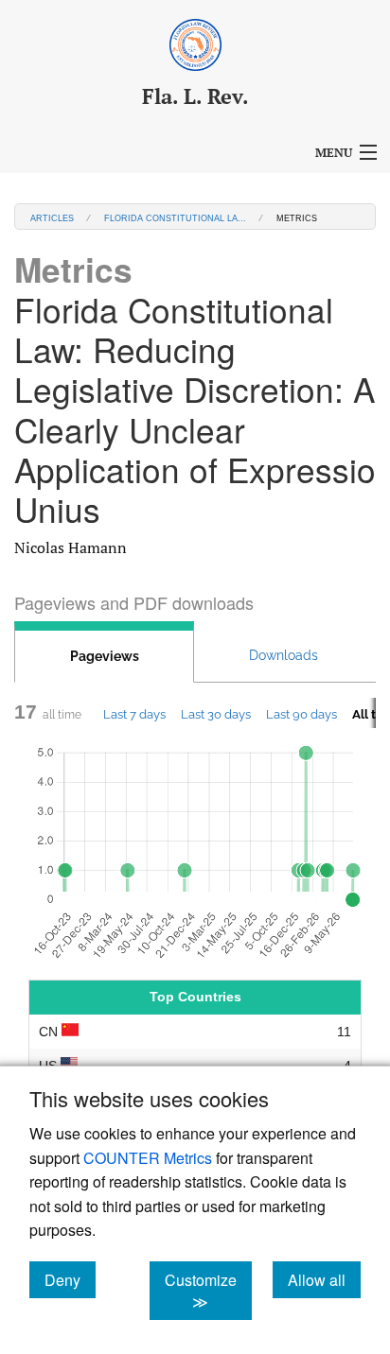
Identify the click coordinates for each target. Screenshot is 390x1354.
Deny (70, 1279)
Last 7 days (134, 713)
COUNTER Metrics (147, 1158)
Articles (52, 217)
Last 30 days (216, 713)
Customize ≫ (208, 1290)
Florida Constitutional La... (175, 217)
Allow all (324, 1279)
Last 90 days (301, 713)
